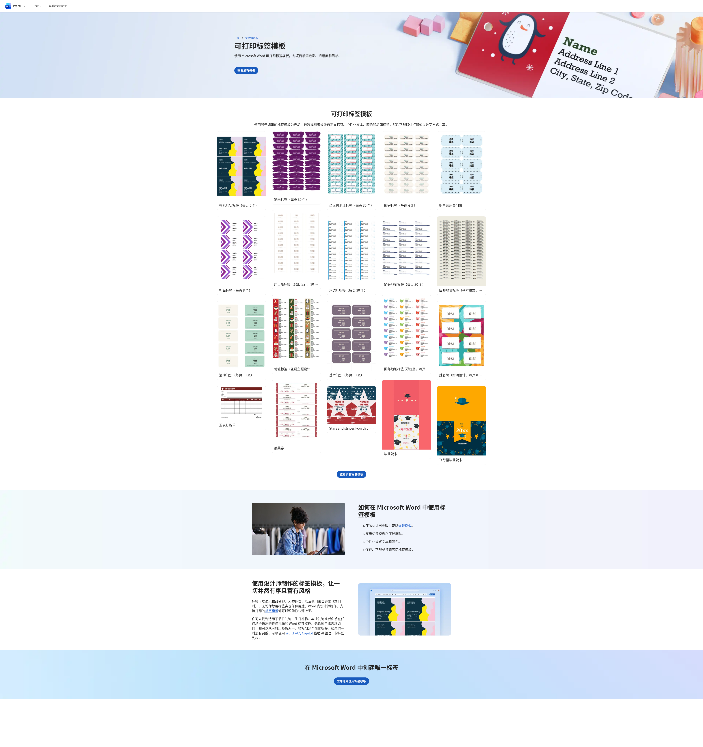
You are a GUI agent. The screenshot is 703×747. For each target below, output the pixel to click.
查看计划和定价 (58, 6)
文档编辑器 (251, 38)
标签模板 (404, 525)
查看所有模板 (246, 70)
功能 (36, 6)
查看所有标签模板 (351, 474)
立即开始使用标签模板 (351, 681)
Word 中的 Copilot (299, 633)
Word (17, 6)
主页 (237, 38)
